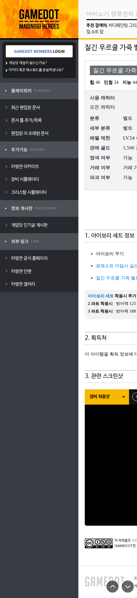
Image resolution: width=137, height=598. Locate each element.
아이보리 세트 (101, 295)
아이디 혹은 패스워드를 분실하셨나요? (36, 70)
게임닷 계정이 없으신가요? (28, 63)
